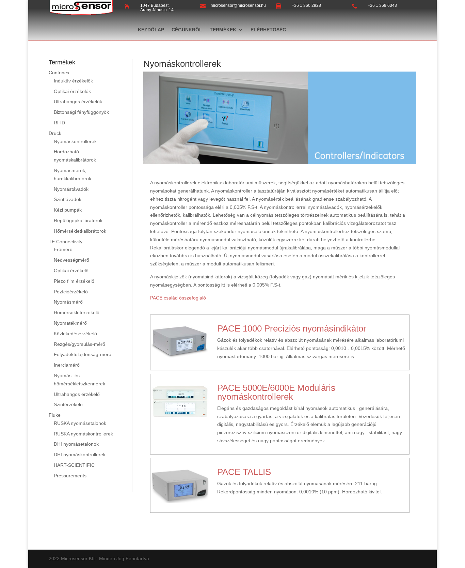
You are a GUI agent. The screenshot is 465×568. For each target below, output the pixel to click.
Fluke (55, 415)
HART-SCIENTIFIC (74, 465)
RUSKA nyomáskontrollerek (83, 433)
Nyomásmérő (68, 302)
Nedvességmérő (71, 260)
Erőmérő (63, 249)
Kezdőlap (151, 29)
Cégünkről (187, 29)
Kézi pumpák (68, 210)
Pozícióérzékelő (71, 291)
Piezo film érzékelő (74, 281)
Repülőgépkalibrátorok (78, 220)
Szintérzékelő (68, 404)
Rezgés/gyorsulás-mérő (79, 344)
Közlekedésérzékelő (75, 333)
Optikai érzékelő (71, 270)
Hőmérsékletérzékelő (76, 312)
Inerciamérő (67, 365)
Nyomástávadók (71, 189)
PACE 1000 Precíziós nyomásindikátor (291, 328)
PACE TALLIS (244, 472)
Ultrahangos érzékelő (77, 394)
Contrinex (59, 72)
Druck (55, 133)
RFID (59, 122)
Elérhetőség (268, 29)
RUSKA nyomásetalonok (80, 423)
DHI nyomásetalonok (76, 444)
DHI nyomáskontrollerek (80, 454)
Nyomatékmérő (70, 323)
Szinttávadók (67, 199)
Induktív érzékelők (73, 80)
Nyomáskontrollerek (75, 141)
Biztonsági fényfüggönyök (81, 112)
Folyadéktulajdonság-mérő (82, 354)
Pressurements (70, 475)
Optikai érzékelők (72, 91)
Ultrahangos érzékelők (78, 101)
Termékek (223, 29)
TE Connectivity (65, 241)
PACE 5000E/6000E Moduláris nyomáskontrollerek (276, 392)
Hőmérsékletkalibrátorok (80, 231)
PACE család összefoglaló (178, 298)
